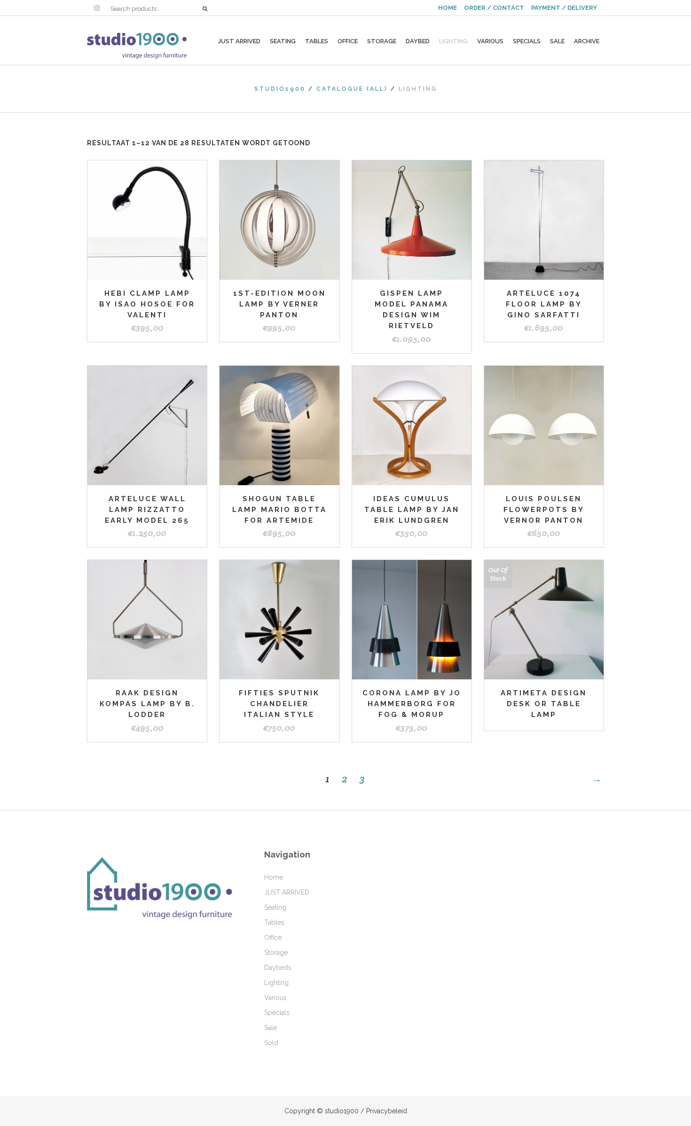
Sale (270, 1028)
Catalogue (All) (352, 89)
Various (275, 997)
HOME (447, 7)
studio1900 (280, 89)
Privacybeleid (386, 1111)
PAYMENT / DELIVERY (564, 7)
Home (273, 877)
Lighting (276, 982)
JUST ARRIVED (286, 892)
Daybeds (277, 967)
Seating (275, 907)
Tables (274, 922)
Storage (276, 952)
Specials (277, 1012)
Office (273, 937)
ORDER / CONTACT (494, 7)
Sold (271, 1043)
